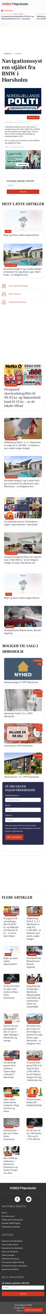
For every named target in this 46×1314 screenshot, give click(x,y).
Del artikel (31, 117)
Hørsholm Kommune (10, 1259)
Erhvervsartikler (8, 1255)
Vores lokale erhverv (10, 1244)
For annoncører (8, 1216)
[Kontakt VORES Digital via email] (28, 1199)
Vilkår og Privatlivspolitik (12, 1220)
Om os (4, 1212)
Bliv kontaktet (14, 837)
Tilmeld (23, 192)
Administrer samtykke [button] (11, 1227)
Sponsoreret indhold (10, 1269)
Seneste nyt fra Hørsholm (12, 1241)
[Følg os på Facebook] (17, 1199)
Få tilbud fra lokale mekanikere (15, 1266)
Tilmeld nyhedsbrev (33, 1310)
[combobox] (6, 819)
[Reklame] (23, 159)
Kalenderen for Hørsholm (12, 1248)
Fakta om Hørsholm (10, 1251)
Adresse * (9, 815)
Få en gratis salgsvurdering (13, 1262)
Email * (8, 805)
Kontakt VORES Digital (11, 1223)
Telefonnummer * (12, 795)
